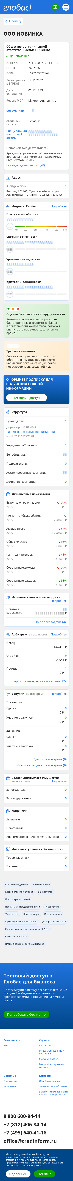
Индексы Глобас (24, 206)
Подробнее (18, 1174)
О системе (10, 1075)
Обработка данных (49, 1081)
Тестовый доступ (26, 398)
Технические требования (53, 1086)
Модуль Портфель (49, 1058)
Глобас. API (45, 1045)
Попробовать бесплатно (26, 1014)
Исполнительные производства (36, 597)
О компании (10, 1081)
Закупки (18, 694)
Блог (6, 1045)
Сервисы (44, 1040)
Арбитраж (19, 634)
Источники (10, 1086)
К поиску (15, 21)
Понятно (44, 1174)
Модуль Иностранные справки (51, 1065)
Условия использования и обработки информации (53, 1093)
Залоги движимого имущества (36, 778)
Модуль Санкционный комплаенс (51, 1052)
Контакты (45, 1075)
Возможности (12, 1040)
